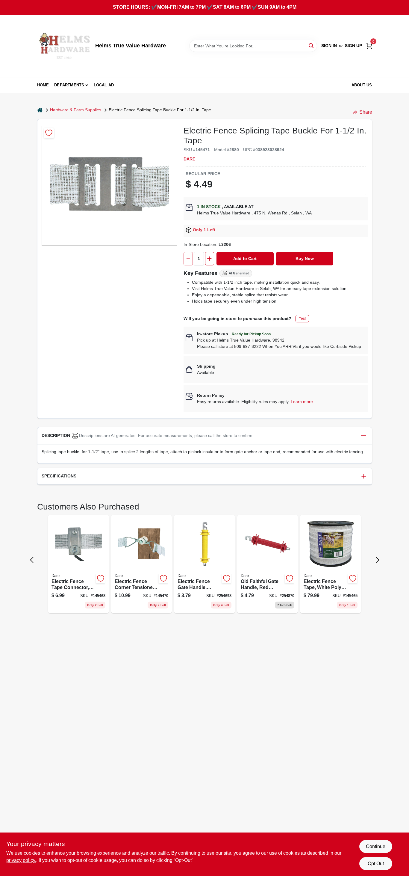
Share (365, 112)
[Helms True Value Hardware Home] (64, 46)
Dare (189, 159)
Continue (375, 846)
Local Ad (104, 85)
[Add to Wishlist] (49, 133)
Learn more (302, 401)
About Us (362, 85)
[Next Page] (377, 560)
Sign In (329, 45)
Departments (69, 85)
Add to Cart (245, 258)
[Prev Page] (32, 560)
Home (43, 85)
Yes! (302, 318)
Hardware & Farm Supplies (75, 109)
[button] (204, 435)
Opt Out (376, 863)
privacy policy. (21, 860)
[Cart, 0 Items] (369, 46)
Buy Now (305, 258)
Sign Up (353, 45)
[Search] (311, 45)
